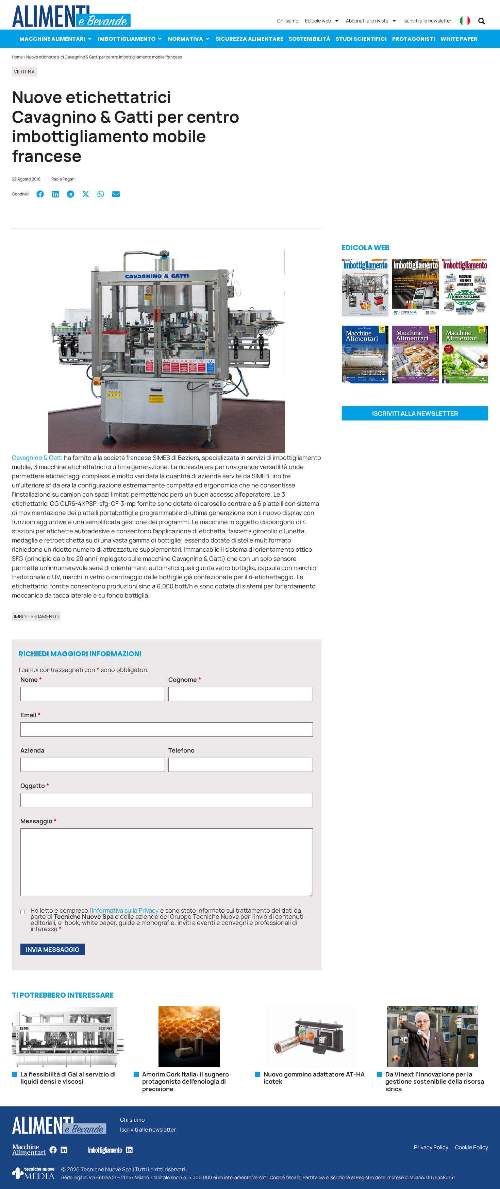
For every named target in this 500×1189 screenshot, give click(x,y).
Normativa (185, 39)
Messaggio (38, 821)
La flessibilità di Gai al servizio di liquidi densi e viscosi (68, 1078)
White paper (459, 39)
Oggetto (34, 785)
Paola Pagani (63, 179)
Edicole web (318, 20)
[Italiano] (465, 21)
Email (30, 715)
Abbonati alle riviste (367, 20)
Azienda (32, 750)
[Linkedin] (64, 1150)
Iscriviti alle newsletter (427, 20)
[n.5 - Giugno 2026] (365, 356)
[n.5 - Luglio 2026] (365, 289)
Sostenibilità (309, 39)
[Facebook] (53, 1150)
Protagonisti (413, 39)
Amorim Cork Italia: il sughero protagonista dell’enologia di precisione (185, 1081)
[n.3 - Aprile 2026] (465, 289)
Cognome (184, 679)
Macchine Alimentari (52, 39)
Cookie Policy (471, 1147)
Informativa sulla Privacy (125, 910)
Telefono (181, 750)
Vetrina (24, 71)
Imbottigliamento (126, 39)
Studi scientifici (361, 39)
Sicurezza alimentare (249, 39)
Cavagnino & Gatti (37, 457)
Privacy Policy (431, 1147)
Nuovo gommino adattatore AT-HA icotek (314, 1078)
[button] (481, 21)
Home (17, 57)
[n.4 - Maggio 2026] (415, 289)
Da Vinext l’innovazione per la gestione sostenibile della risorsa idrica (434, 1081)
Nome (31, 679)
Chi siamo (287, 20)
